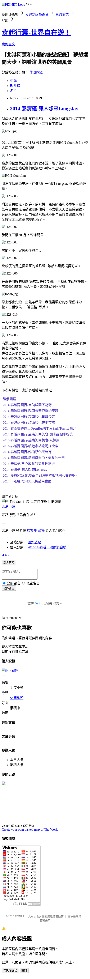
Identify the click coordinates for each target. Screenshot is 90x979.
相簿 (13, 80)
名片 (13, 91)
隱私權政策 (74, 916)
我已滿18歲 (10, 970)
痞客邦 (32, 530)
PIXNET (19, 916)
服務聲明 (45, 920)
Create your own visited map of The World (30, 829)
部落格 (15, 86)
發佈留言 (8, 588)
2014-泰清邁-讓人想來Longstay (44, 108)
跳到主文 (8, 44)
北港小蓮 (8, 506)
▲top (5, 554)
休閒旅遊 (36, 72)
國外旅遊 (34, 542)
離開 (24, 970)
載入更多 (8, 562)
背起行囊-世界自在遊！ (36, 32)
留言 (41, 530)
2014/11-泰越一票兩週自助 (47, 547)
